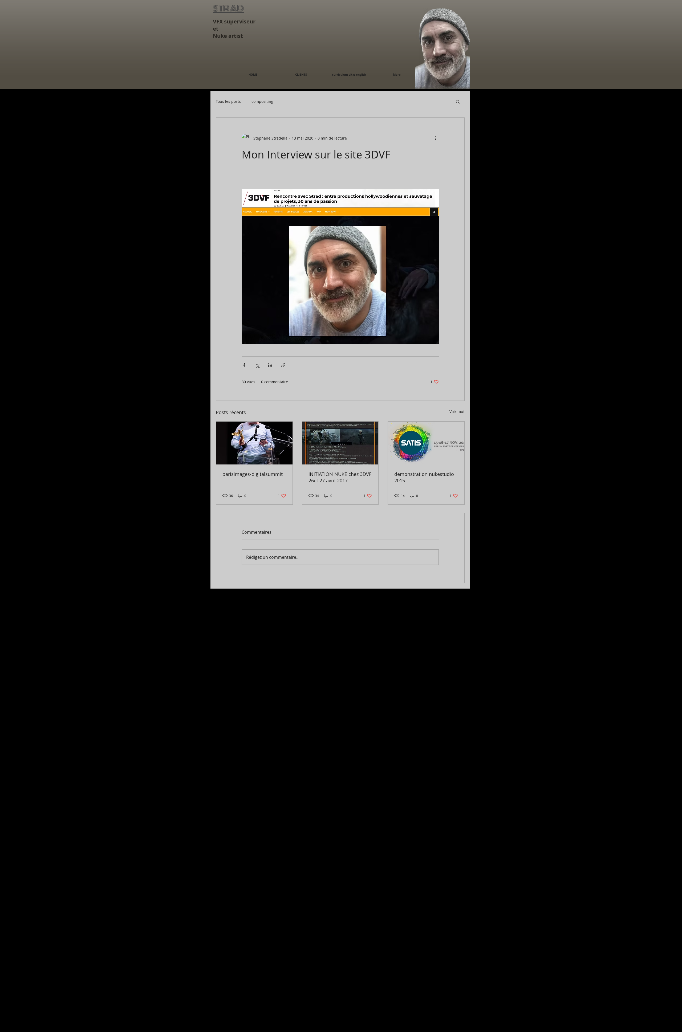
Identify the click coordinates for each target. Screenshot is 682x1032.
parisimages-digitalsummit (252, 474)
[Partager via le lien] (283, 365)
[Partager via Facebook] (244, 365)
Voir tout (457, 411)
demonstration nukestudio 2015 (424, 477)
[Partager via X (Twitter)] (257, 365)
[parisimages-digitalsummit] (254, 443)
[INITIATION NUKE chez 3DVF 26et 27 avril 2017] (340, 443)
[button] (457, 101)
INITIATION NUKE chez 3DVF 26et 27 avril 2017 (339, 477)
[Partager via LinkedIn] (270, 365)
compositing (262, 101)
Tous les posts (228, 101)
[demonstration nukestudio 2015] (426, 443)
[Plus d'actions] (435, 138)
